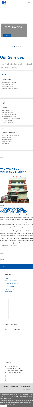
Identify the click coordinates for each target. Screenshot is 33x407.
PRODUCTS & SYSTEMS (11, 281)
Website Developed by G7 (27, 389)
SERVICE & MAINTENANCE (12, 283)
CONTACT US (8, 292)
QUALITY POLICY (9, 286)
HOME (6, 278)
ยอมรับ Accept (3, 406)
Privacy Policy (15, 404)
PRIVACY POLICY (9, 289)
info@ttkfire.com (15, 378)
